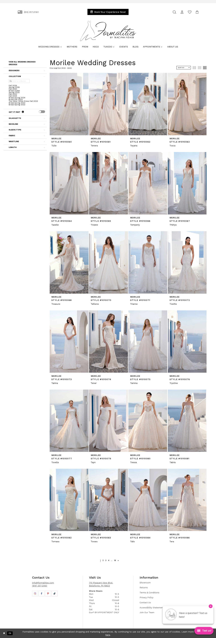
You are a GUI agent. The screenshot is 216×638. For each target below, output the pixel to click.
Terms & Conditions (149, 592)
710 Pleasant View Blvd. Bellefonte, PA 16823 (101, 584)
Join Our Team (147, 612)
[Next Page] (118, 560)
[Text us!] (204, 631)
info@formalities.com (43, 583)
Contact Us (145, 602)
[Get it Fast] (23, 112)
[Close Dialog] (4, 633)
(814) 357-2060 (39, 586)
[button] (182, 12)
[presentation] (42, 111)
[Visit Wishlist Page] (190, 12)
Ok (10, 633)
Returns (144, 587)
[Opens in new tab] (35, 593)
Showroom (145, 582)
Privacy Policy (146, 597)
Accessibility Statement (152, 607)
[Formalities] (108, 31)
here (107, 635)
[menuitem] (28, 12)
